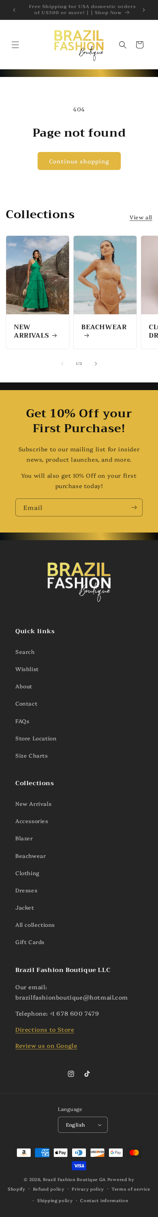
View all (141, 217)
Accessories (31, 821)
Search (25, 651)
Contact (26, 703)
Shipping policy (55, 1200)
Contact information (104, 1200)
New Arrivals (31, 331)
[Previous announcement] (14, 10)
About (23, 686)
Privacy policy (88, 1189)
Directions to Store (44, 1029)
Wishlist (27, 669)
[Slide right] (95, 363)
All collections (35, 924)
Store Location (35, 738)
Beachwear (104, 328)
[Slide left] (62, 363)
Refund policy (48, 1189)
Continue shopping (79, 161)
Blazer (24, 838)
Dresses (26, 890)
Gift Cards (29, 942)
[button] (15, 44)
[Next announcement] (143, 10)
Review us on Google (46, 1045)
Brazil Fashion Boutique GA (74, 1179)
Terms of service (131, 1189)
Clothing (27, 873)
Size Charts (31, 755)
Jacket (24, 907)
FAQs (22, 721)
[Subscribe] (133, 507)
